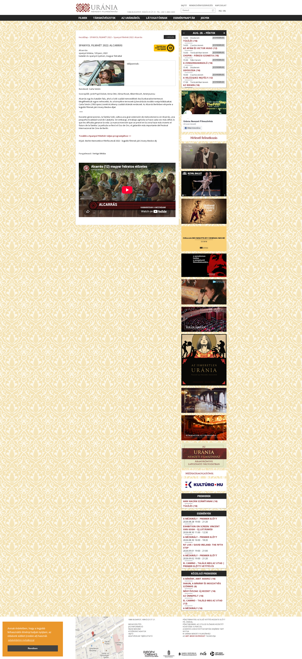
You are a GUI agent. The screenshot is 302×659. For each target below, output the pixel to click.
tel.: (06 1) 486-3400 (166, 12)
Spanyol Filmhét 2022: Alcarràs (128, 37)
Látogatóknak (156, 18)
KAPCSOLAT (220, 5)
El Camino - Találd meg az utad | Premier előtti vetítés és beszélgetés (203, 566)
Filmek (82, 18)
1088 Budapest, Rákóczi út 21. (141, 12)
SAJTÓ (184, 5)
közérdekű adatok (137, 631)
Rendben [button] (33, 648)
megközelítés (134, 624)
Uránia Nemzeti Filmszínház (198, 121)
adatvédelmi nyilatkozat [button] (21, 640)
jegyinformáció (135, 626)
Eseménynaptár (184, 18)
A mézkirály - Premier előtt (200, 518)
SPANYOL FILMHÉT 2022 (101, 37)
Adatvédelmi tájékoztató (140, 636)
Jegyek (205, 18)
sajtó (130, 633)
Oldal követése (194, 128)
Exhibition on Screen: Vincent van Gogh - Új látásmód (201, 528)
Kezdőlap (83, 37)
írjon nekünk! (134, 629)
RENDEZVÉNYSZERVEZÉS (201, 5)
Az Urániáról (130, 18)
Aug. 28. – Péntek (204, 33)
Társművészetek (104, 18)
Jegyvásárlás (218, 38)
